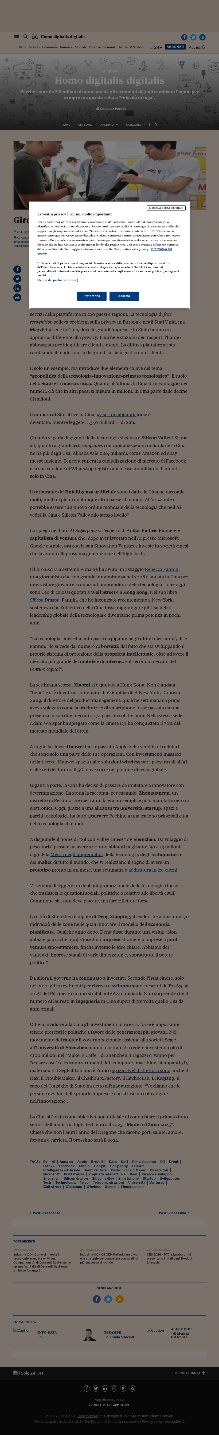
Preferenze (92, 295)
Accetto (124, 295)
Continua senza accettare (166, 208)
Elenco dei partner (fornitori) (57, 280)
